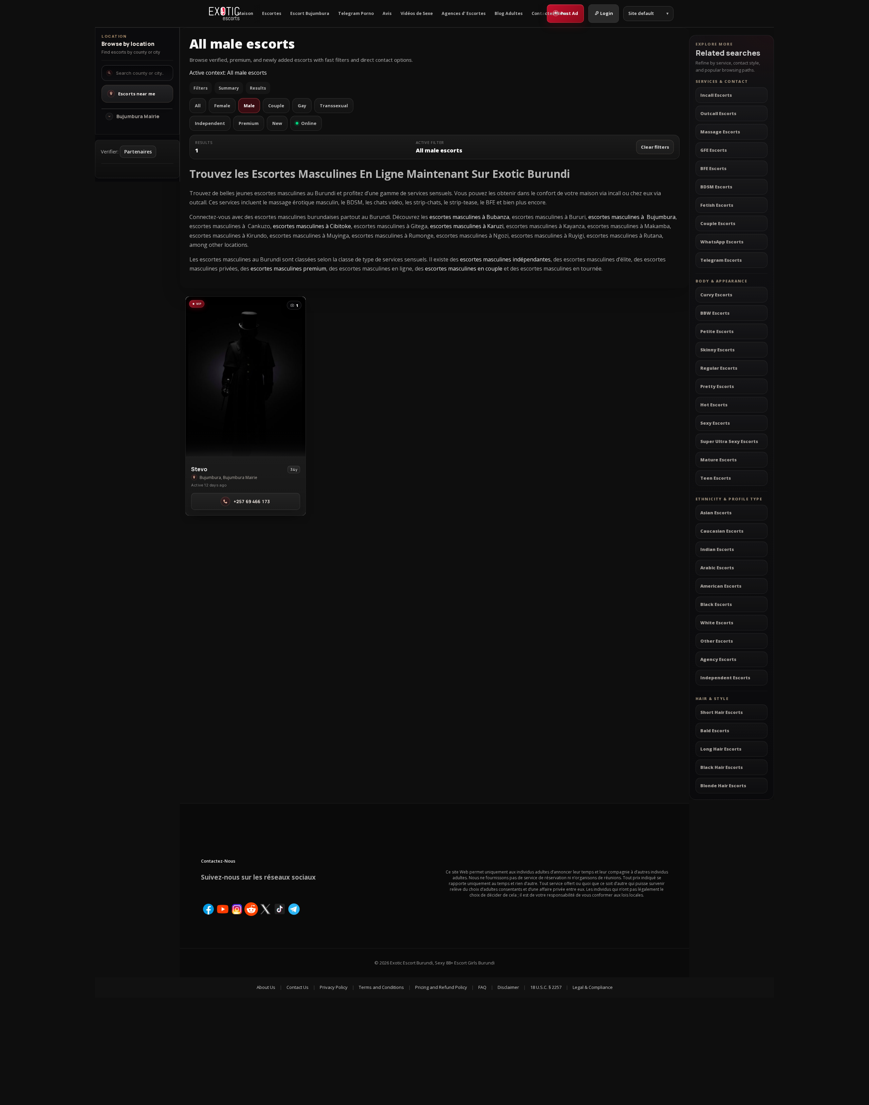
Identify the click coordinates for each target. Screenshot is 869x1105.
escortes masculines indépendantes (505, 259)
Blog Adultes (509, 13)
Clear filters (655, 147)
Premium (249, 123)
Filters (200, 88)
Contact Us (297, 987)
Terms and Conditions (381, 987)
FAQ (482, 987)
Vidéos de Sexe (417, 13)
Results (258, 88)
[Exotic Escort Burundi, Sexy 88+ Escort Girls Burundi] (224, 13)
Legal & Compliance (593, 987)
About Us (266, 987)
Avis (387, 13)
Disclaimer (508, 987)
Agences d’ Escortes (464, 13)
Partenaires (138, 151)
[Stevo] (246, 377)
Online (308, 123)
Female (222, 106)
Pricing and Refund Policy (441, 987)
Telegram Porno (356, 13)
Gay (302, 106)
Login (606, 13)
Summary (229, 88)
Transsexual (334, 106)
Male (249, 106)
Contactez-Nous (550, 13)
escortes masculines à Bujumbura (632, 217)
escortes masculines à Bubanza (469, 217)
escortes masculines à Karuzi (466, 226)
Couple (276, 106)
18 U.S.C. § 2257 (545, 987)
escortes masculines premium (288, 268)
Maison (245, 13)
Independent (210, 123)
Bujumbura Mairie (137, 116)
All (198, 106)
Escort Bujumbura (309, 13)
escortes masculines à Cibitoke (312, 226)
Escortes (271, 13)
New (277, 123)
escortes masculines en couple (463, 268)
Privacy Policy (334, 987)
